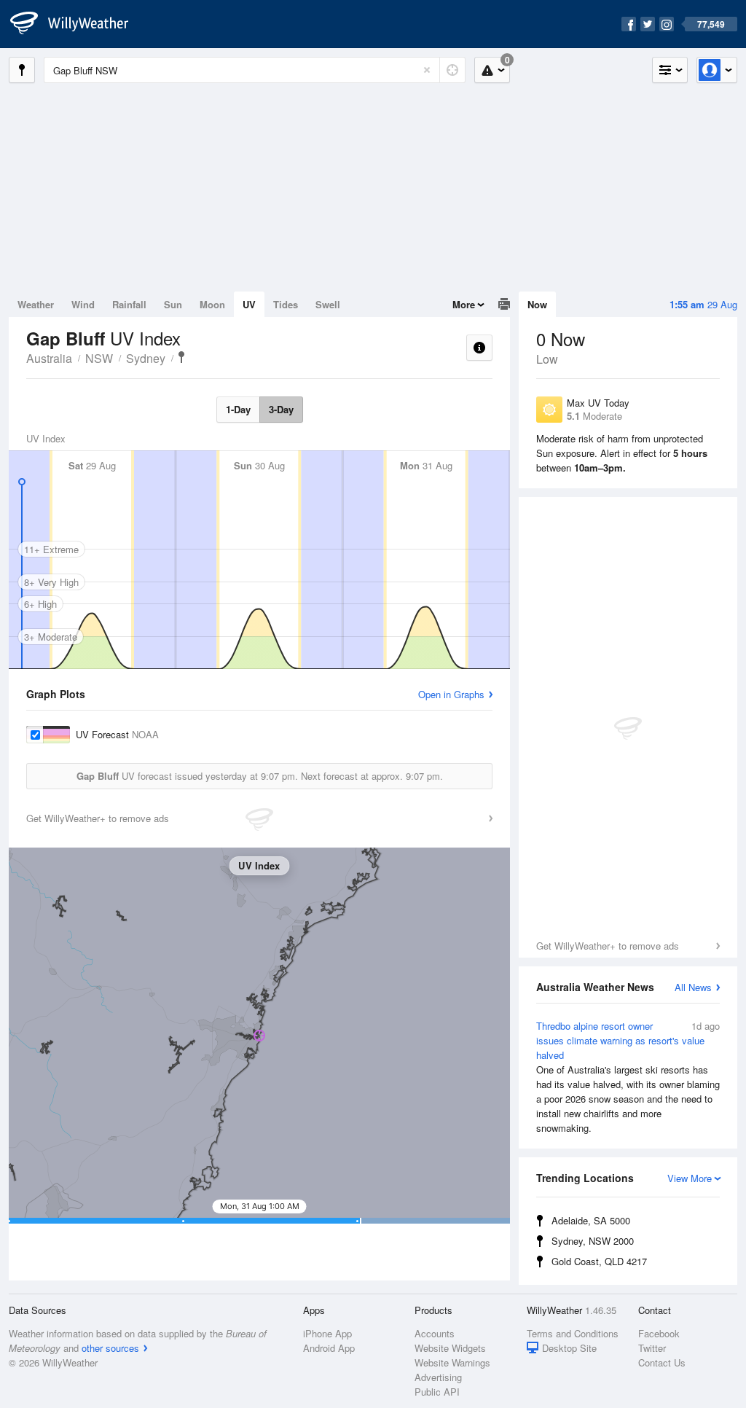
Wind (83, 304)
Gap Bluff (181, 357)
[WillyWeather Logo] (77, 24)
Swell (327, 304)
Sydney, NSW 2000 (592, 1241)
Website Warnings (452, 1362)
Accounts (435, 1333)
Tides (285, 304)
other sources (110, 1348)
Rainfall (129, 304)
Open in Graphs (451, 694)
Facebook (659, 1333)
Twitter (652, 1348)
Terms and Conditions (573, 1333)
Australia (49, 358)
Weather (35, 304)
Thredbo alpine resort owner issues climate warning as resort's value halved (628, 1077)
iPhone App (327, 1333)
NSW (99, 358)
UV (249, 304)
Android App (329, 1348)
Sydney (145, 358)
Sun (173, 304)
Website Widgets (450, 1348)
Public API (437, 1392)
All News (693, 987)
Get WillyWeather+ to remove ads (607, 946)
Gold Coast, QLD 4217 (599, 1261)
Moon (212, 304)
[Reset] (427, 70)
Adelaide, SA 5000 (590, 1220)
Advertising (438, 1377)
